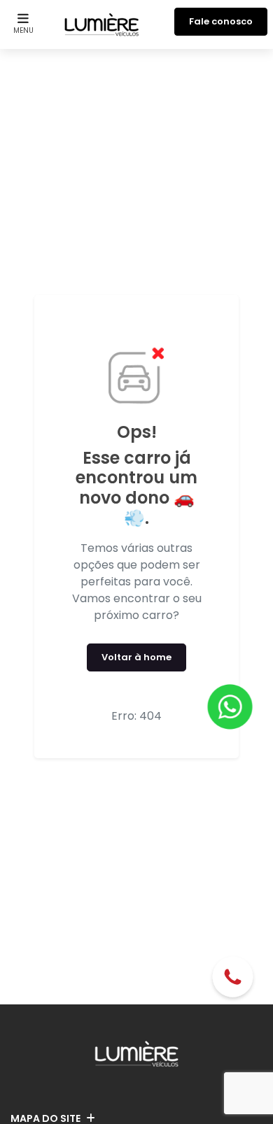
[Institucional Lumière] (101, 21)
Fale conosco (221, 21)
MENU (23, 30)
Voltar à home (137, 657)
